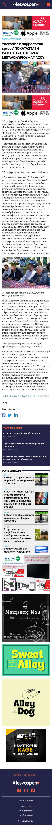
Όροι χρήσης (26, 807)
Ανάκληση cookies (26, 815)
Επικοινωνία (29, 775)
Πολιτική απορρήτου (26, 811)
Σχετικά (17, 775)
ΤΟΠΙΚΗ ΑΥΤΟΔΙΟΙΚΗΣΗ (12, 39)
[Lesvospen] (26, 5)
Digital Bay (30, 821)
